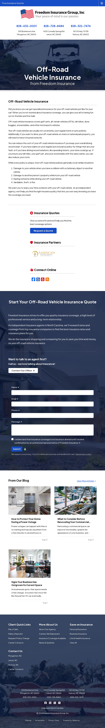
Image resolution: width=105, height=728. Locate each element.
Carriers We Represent (49, 634)
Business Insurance (78, 634)
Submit (17, 449)
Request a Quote (43, 230)
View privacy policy (83, 454)
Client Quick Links (19, 624)
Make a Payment (15, 634)
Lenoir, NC (12, 660)
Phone (15, 410)
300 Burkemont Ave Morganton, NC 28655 (29, 691)
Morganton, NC (15, 656)
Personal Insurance (78, 629)
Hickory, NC (13, 665)
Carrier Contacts (15, 642)
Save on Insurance (81, 624)
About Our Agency (47, 629)
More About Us (48, 624)
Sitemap (28, 720)
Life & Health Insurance (80, 638)
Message (16, 421)
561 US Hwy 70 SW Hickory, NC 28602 (77, 691)
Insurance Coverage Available (52, 638)
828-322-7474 (81, 26)
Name (15, 387)
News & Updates (46, 642)
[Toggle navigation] (102, 3)
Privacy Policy (54, 720)
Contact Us (15, 651)
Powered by (71, 720)
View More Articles (85, 481)
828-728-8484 (54, 26)
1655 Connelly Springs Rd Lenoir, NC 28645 (54, 691)
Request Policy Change (18, 638)
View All (73, 642)
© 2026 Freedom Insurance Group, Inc (52, 713)
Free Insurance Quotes (13, 3)
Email (14, 398)
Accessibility (40, 720)
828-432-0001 (26, 26)
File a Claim (13, 629)
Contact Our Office (22, 370)
